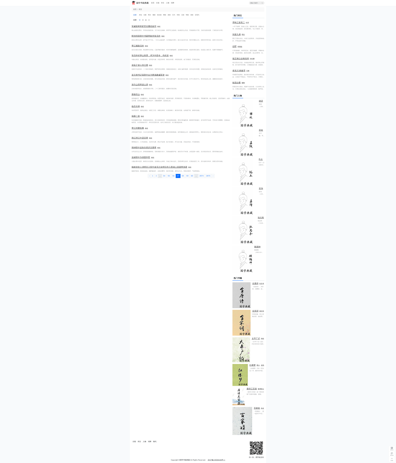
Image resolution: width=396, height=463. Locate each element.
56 (173, 176)
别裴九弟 (236, 34)
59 (187, 176)
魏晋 (154, 15)
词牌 (172, 3)
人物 (167, 3)
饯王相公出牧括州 (240, 58)
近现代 (197, 15)
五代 (173, 15)
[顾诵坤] (242, 259)
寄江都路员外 (138, 45)
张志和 (261, 217)
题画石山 (136, 94)
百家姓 (257, 408)
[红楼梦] (240, 375)
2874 (201, 176)
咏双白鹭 (236, 82)
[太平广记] (241, 349)
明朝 (187, 15)
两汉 (149, 15)
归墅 (234, 46)
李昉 (262, 339)
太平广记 (256, 338)
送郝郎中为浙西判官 (141, 157)
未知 (140, 15)
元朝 (182, 15)
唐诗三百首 (252, 388)
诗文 (162, 3)
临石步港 (136, 106)
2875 (208, 176)
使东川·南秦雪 (238, 70)
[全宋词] (241, 323)
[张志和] (244, 230)
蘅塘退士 (261, 389)
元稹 (247, 71)
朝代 (154, 441)
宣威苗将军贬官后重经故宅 (144, 26)
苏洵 (261, 188)
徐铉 (158, 26)
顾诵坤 (257, 246)
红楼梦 (252, 365)
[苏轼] (244, 142)
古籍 (157, 3)
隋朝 (164, 15)
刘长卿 (252, 59)
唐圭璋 (261, 311)
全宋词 (255, 311)
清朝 (191, 15)
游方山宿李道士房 (140, 84)
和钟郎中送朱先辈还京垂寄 (144, 147)
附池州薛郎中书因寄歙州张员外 (146, 36)
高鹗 (262, 365)
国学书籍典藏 (142, 3)
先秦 (145, 15)
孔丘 (261, 159)
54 (164, 176)
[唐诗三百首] (238, 396)
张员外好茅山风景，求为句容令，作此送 (150, 55)
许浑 (247, 23)
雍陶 (243, 83)
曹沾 (258, 365)
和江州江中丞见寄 (140, 138)
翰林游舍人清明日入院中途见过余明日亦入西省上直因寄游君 (159, 167)
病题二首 (136, 116)
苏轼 (261, 130)
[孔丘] (244, 172)
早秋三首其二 (238, 22)
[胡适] (244, 113)
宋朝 (178, 15)
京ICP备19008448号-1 (216, 460)
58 (183, 176)
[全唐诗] (241, 295)
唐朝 (169, 15)
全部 (135, 15)
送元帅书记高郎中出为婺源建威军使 (148, 75)
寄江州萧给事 (138, 128)
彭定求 (261, 284)
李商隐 (239, 47)
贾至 (243, 35)
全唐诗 (255, 283)
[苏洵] (244, 201)
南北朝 (159, 15)
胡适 (261, 101)
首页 (152, 3)
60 (192, 176)
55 (169, 176)
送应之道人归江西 (140, 65)
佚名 (262, 408)
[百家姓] (242, 421)
